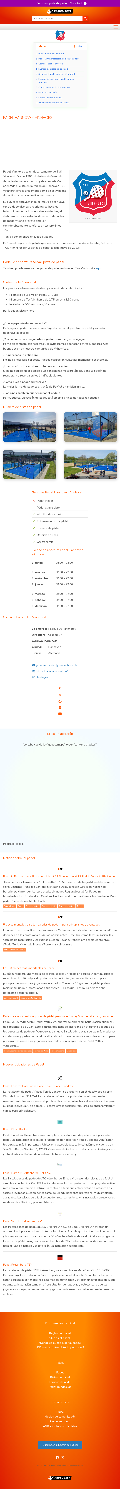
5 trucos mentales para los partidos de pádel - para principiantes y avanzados (51, 924)
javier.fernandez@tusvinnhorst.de (56, 665)
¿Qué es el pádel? (60, 1338)
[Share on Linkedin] (60, 707)
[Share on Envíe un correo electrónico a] (60, 713)
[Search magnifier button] (85, 18)
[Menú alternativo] (115, 27)
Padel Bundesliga (60, 1387)
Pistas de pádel (60, 1377)
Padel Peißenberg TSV (17, 1264)
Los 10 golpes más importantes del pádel (29, 968)
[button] (61, 3)
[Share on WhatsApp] (60, 689)
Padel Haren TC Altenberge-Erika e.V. (27, 1173)
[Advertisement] (60, 146)
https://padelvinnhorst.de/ (52, 671)
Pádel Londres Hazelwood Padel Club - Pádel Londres (38, 1086)
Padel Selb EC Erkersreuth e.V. (22, 1221)
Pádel (60, 1372)
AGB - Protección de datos (60, 1426)
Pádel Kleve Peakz (15, 1129)
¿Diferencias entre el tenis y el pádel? (60, 1347)
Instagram (43, 677)
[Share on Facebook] (60, 701)
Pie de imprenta (60, 1421)
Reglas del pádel (60, 1333)
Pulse (60, 1412)
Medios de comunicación (60, 1416)
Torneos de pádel (60, 1382)
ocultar (79, 46)
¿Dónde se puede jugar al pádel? (60, 1343)
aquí (98, 268)
